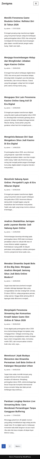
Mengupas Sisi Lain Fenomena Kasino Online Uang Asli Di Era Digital (19, 100)
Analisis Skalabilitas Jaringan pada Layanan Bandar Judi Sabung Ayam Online (19, 224)
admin (8, 28)
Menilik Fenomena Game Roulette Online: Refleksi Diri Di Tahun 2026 (19, 21)
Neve (11, 457)
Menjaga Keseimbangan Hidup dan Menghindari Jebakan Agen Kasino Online (19, 61)
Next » (18, 446)
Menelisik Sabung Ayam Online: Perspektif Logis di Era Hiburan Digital (20, 182)
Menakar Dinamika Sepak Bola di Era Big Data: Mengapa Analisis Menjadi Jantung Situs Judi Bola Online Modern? (19, 270)
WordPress (27, 457)
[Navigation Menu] (35, 3)
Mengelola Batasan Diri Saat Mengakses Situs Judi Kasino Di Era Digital (19, 140)
